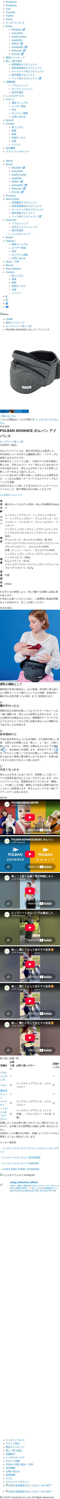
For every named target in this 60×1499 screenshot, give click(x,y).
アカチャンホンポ (3, 1076)
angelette (17, 40)
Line (8, 8)
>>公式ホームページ (11, 494)
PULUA (16, 53)
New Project (12, 199)
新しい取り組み (14, 60)
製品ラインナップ (15, 57)
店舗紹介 (10, 1453)
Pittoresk (17, 50)
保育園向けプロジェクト (24, 64)
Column (10, 123)
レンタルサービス (15, 95)
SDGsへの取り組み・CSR (19, 1464)
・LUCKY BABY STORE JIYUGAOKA (19, 1169)
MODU (16, 43)
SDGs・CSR (12, 261)
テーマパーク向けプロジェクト (28, 71)
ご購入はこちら (8, 415)
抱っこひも (17, 127)
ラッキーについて (15, 22)
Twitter (10, 15)
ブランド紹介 (13, 1443)
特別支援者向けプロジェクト (27, 67)
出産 (14, 141)
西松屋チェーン (3, 1094)
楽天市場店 (17, 92)
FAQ (14, 109)
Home (9, 19)
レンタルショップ (21, 233)
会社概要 (10, 147)
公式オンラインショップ (24, 226)
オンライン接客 (20, 113)
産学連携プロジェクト (23, 74)
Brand (9, 26)
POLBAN (17, 29)
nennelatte (18, 47)
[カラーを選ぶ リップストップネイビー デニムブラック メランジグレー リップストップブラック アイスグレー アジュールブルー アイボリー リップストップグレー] (14, 411)
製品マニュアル (20, 102)
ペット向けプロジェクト (25, 78)
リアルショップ (20, 85)
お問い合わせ (19, 116)
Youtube (10, 12)
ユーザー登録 (19, 106)
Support (10, 240)
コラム (9, 1478)
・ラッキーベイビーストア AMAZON (19, 1163)
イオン (3, 1085)
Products (11, 195)
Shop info (11, 219)
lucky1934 (17, 33)
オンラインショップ (22, 88)
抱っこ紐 (26, 326)
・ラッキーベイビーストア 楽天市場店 (20, 1157)
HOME (9, 319)
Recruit (10, 120)
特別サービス (19, 137)
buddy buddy (19, 36)
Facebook (11, 1)
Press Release (13, 268)
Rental (9, 237)
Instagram (11, 5)
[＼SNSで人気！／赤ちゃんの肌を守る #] (45, 1424)
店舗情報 (10, 81)
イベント (16, 144)
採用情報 (10, 1474)
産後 (14, 130)
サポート (10, 99)
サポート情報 (13, 1460)
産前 (14, 134)
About (9, 160)
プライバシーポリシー (17, 151)
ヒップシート (13, 326)
